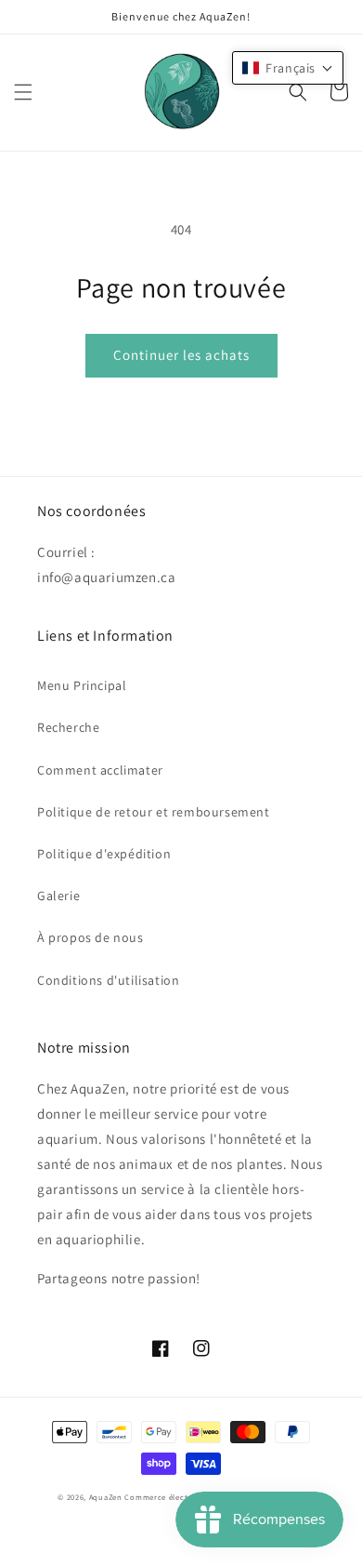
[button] (23, 92)
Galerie (58, 895)
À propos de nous (90, 937)
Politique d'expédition (104, 853)
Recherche (68, 727)
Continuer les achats (181, 355)
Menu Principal (81, 685)
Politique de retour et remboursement (153, 811)
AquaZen (106, 1497)
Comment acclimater (100, 770)
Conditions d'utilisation (108, 980)
